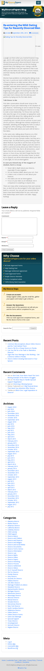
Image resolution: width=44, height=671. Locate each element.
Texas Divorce (13, 621)
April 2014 (11, 462)
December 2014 (13, 445)
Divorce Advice (13, 536)
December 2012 (13, 496)
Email (4, 242)
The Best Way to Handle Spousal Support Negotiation (22, 381)
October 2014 (12, 449)
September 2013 (13, 477)
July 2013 (11, 481)
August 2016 (12, 422)
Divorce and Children (15, 538)
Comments (13, 646)
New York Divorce (14, 606)
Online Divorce (13, 612)
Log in (10, 642)
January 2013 (12, 494)
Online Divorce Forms (15, 614)
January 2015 (12, 443)
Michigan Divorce (14, 591)
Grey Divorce (12, 576)
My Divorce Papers (11, 2)
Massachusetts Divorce (16, 589)
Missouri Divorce (13, 598)
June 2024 (11, 411)
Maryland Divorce (14, 587)
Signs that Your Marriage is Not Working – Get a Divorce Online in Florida (24, 356)
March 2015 (12, 439)
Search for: (7, 328)
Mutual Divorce (13, 600)
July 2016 (11, 424)
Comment (5, 216)
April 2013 (11, 488)
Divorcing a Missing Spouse (22, 384)
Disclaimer (26, 662)
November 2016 (13, 416)
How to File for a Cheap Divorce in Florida (22, 348)
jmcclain (7, 33)
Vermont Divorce (13, 625)
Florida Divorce (13, 574)
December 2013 (13, 471)
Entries (11, 644)
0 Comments (34, 33)
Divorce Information (15, 551)
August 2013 (12, 479)
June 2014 (11, 458)
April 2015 (11, 437)
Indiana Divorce (13, 581)
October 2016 (12, 418)
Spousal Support (13, 619)
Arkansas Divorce (14, 526)
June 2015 (11, 432)
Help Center (22, 660)
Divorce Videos (13, 568)
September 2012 (13, 502)
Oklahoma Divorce (14, 610)
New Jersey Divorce (14, 604)
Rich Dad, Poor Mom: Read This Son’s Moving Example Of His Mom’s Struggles (23, 376)
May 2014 (11, 460)
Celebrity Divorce (13, 530)
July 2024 (11, 409)
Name (4, 238)
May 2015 (11, 435)
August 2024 (12, 407)
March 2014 (12, 464)
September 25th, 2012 (20, 33)
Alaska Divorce (13, 523)
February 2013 (13, 492)
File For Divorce (13, 572)
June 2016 (11, 426)
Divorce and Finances (15, 540)
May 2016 (11, 428)
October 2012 (12, 500)
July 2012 (11, 507)
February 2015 (13, 441)
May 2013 (11, 485)
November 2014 (13, 447)
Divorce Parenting (14, 562)
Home (4, 660)
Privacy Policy (32, 660)
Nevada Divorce (13, 602)
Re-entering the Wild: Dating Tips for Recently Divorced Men (21, 26)
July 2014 (11, 456)
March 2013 (12, 490)
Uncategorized (13, 623)
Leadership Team (12, 660)
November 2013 (13, 473)
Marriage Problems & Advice (17, 585)
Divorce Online (13, 557)
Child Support (12, 534)
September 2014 (13, 452)
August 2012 (12, 504)
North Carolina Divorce (15, 608)
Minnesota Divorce (14, 593)
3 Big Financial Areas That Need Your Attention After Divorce (23, 387)
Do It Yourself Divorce (15, 570)
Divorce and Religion (15, 542)
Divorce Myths (13, 555)
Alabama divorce (13, 521)
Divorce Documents (14, 547)
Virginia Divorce (13, 627)
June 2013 (11, 483)
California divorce (14, 528)
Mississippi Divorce (14, 595)
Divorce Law (12, 553)
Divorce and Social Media (16, 545)
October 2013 (12, 475)
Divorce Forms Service (15, 549)
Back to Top (22, 668)
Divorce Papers (13, 559)
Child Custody (12, 532)
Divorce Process (13, 564)
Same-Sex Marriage (14, 617)
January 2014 (12, 468)
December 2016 (13, 413)
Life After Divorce (14, 583)
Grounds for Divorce (15, 578)
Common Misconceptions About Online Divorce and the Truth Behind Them (24, 345)
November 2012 (13, 498)
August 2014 (12, 454)
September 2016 (13, 420)
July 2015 (11, 430)
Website (5, 246)
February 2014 (13, 466)
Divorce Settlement (14, 566)
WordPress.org (13, 648)
